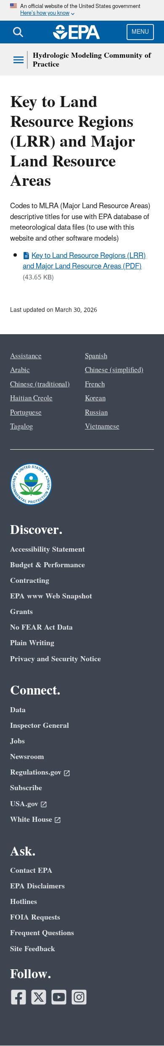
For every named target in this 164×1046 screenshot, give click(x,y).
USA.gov (24, 803)
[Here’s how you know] (82, 10)
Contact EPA (31, 870)
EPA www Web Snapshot (51, 596)
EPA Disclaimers (37, 886)
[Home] (76, 32)
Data (18, 709)
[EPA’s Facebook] (18, 997)
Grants (21, 611)
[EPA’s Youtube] (58, 997)
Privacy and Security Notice (55, 658)
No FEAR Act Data (41, 627)
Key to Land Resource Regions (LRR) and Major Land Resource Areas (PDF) (84, 261)
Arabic (20, 370)
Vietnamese (102, 426)
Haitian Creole (31, 398)
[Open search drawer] (18, 32)
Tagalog (21, 426)
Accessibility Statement (47, 549)
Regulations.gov (35, 772)
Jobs (17, 741)
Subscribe (26, 787)
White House (31, 819)
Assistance (26, 356)
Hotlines (23, 901)
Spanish (96, 356)
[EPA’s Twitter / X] (38, 997)
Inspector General (39, 725)
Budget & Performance (47, 565)
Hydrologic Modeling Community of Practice (92, 60)
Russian (96, 412)
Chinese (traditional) (40, 384)
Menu (140, 32)
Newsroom (27, 756)
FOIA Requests (35, 917)
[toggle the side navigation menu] (18, 60)
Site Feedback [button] (32, 948)
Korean (95, 398)
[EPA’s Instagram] (79, 997)
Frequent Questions (42, 932)
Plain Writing (32, 642)
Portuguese (26, 412)
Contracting (29, 580)
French (95, 384)
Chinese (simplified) (114, 370)
